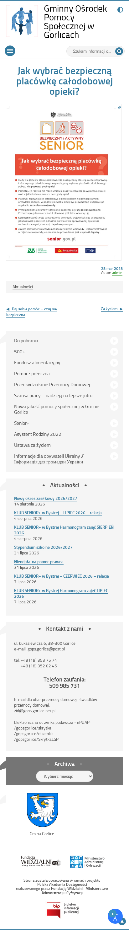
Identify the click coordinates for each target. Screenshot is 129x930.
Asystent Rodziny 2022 (37, 433)
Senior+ (21, 423)
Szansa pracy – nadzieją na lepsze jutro (53, 395)
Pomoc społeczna (32, 373)
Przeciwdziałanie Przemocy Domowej (52, 384)
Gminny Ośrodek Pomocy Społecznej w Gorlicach (80, 21)
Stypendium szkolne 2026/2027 (43, 547)
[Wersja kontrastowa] (119, 9)
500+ (19, 351)
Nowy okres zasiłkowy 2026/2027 (45, 498)
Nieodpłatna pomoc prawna (39, 561)
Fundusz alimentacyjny (37, 362)
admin (117, 272)
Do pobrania (26, 340)
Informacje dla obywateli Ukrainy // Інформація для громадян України (49, 458)
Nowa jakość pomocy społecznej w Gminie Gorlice (56, 409)
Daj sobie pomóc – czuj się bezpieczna (31, 311)
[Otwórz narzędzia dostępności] (115, 916)
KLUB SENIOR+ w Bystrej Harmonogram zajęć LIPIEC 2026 (61, 593)
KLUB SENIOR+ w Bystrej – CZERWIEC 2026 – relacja (61, 576)
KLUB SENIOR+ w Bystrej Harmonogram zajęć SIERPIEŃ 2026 (64, 530)
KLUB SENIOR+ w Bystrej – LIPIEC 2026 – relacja (58, 513)
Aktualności (23, 287)
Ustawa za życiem (32, 444)
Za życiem (109, 308)
